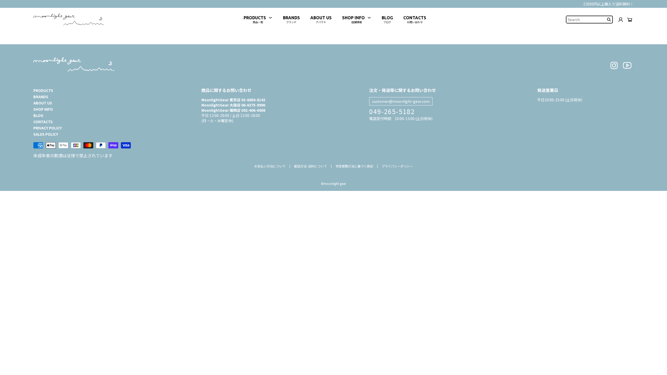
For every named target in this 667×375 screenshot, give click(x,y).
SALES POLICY (45, 134)
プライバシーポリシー (397, 166)
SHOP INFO (43, 109)
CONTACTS (43, 121)
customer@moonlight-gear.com (401, 101)
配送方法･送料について (310, 166)
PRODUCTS (43, 90)
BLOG (38, 115)
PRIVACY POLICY (47, 127)
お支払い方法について (270, 166)
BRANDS (40, 96)
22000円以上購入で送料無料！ (608, 4)
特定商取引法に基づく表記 (354, 166)
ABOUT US (42, 102)
